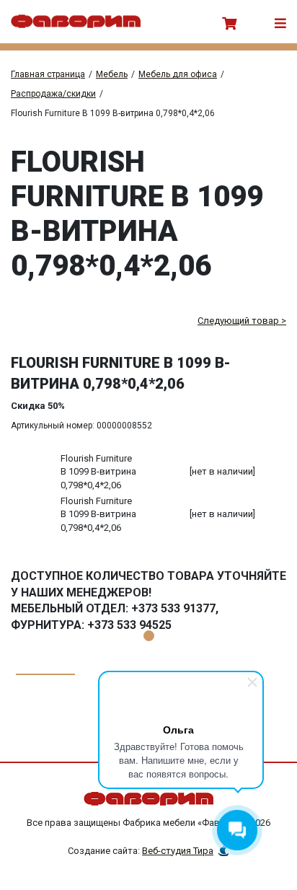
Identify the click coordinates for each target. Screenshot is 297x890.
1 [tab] (148, 635)
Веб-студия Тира (177, 850)
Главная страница (48, 74)
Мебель (112, 74)
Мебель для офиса (177, 74)
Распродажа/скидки (53, 94)
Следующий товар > (242, 320)
